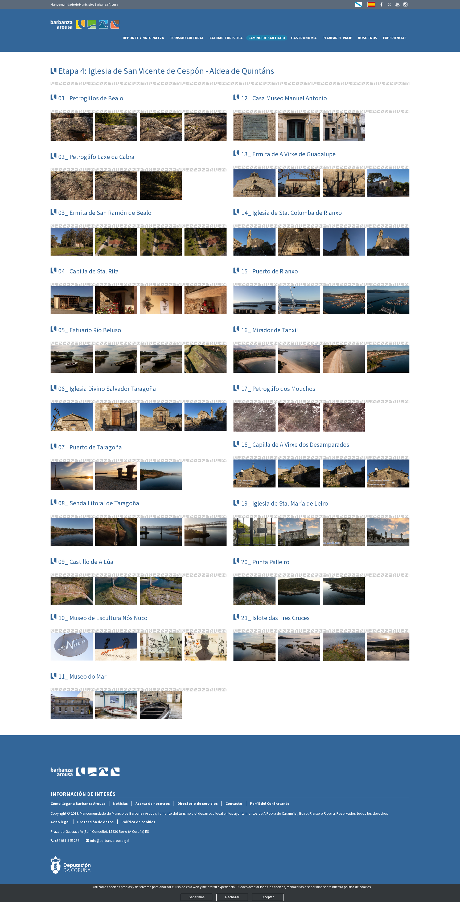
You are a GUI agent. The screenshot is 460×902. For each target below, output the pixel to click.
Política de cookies (138, 821)
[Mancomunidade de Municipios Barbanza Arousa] (85, 788)
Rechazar (232, 897)
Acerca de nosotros (152, 803)
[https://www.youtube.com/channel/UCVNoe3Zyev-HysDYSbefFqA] (397, 5)
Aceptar (268, 897)
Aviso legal (60, 821)
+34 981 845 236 (67, 840)
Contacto (233, 803)
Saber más (196, 897)
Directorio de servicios (198, 803)
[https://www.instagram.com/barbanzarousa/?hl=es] (405, 5)
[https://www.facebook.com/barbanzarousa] (381, 5)
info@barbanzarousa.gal (109, 840)
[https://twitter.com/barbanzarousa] (389, 5)
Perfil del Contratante (269, 803)
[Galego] (359, 4)
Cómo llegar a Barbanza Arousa (78, 803)
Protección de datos (95, 821)
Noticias (120, 803)
